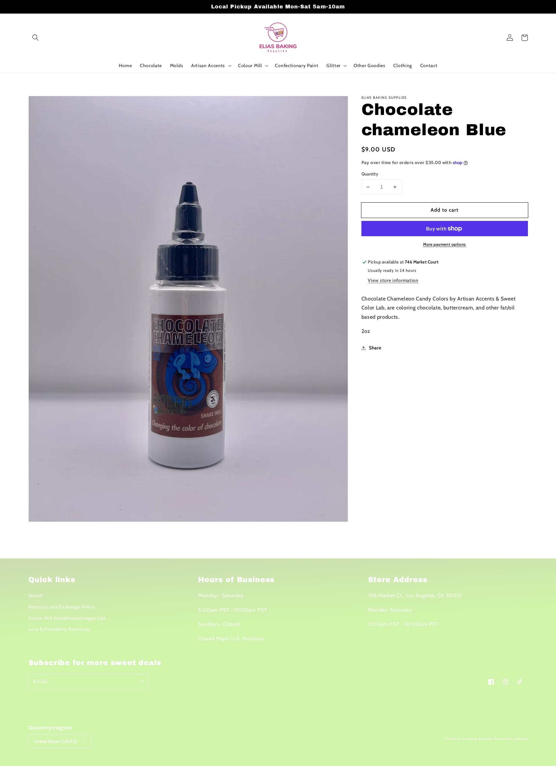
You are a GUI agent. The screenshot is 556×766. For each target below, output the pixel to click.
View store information (393, 280)
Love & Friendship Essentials (59, 629)
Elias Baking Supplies (475, 739)
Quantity (369, 174)
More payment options (444, 244)
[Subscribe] (140, 681)
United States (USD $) (56, 741)
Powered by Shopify (511, 739)
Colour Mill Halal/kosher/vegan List (67, 618)
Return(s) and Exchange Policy (61, 607)
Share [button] (375, 348)
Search (35, 595)
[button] (35, 37)
